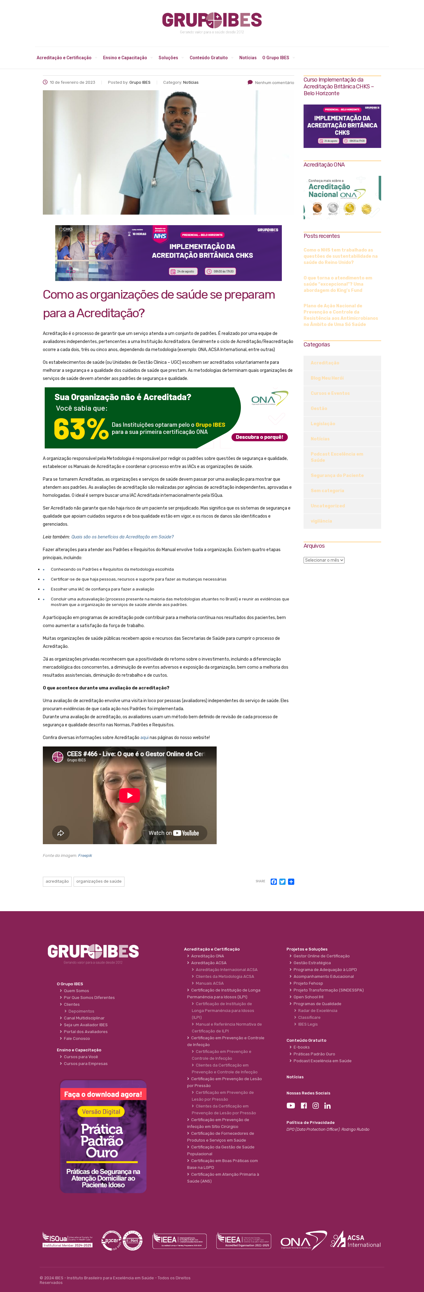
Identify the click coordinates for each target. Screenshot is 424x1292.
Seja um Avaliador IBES (85, 1024)
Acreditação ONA (206, 956)
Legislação (323, 423)
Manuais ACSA (209, 983)
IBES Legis (307, 1024)
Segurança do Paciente (337, 475)
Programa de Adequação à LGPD (324, 969)
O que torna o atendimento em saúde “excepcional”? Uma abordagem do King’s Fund (338, 284)
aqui (144, 737)
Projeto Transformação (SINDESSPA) (328, 990)
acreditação (57, 881)
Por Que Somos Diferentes (88, 997)
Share (260, 881)
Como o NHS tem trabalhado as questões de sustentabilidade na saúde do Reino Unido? (341, 256)
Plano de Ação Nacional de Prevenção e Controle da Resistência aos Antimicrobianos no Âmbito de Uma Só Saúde (341, 315)
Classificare (308, 1017)
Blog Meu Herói (327, 378)
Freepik (85, 855)
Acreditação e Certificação (64, 57)
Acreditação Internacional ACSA (226, 969)
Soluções (168, 57)
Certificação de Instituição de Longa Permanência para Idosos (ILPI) (223, 1010)
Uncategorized (328, 506)
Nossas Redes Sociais (308, 1093)
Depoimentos (80, 1011)
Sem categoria (327, 490)
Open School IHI (307, 997)
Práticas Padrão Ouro (313, 1054)
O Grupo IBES (275, 57)
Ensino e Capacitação (125, 57)
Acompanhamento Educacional (323, 976)
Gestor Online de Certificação (321, 956)
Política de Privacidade (310, 1122)
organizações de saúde (99, 881)
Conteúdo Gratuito (209, 57)
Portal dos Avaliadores (85, 1031)
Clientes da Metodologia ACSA (224, 976)
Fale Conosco (76, 1038)
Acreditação (325, 363)
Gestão (319, 408)
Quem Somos (75, 990)
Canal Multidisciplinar (83, 1018)
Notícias (248, 57)
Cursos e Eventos (330, 393)
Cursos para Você (80, 1056)
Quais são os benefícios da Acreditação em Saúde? (122, 537)
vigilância (321, 521)
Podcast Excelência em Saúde (337, 457)
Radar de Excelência (316, 1010)
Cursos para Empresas (85, 1063)
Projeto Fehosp (307, 983)
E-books (301, 1047)
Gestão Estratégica (311, 962)
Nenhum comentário (274, 82)
